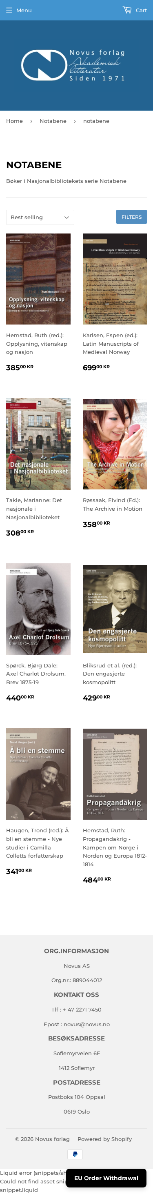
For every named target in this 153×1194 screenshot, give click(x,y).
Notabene (53, 121)
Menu (24, 10)
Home (14, 121)
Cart (140, 10)
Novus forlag (52, 1139)
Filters (132, 217)
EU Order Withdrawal (106, 1178)
